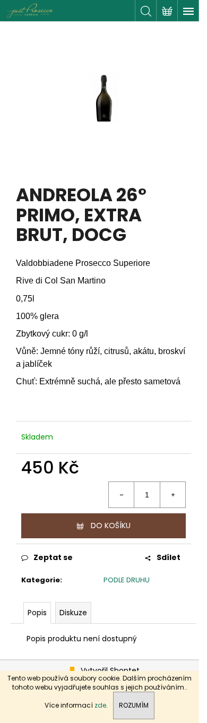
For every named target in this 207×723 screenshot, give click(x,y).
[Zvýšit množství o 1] (172, 494)
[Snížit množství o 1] (121, 494)
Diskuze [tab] (73, 612)
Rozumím (134, 705)
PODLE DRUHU (127, 580)
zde (100, 705)
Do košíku (111, 525)
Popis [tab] (37, 612)
